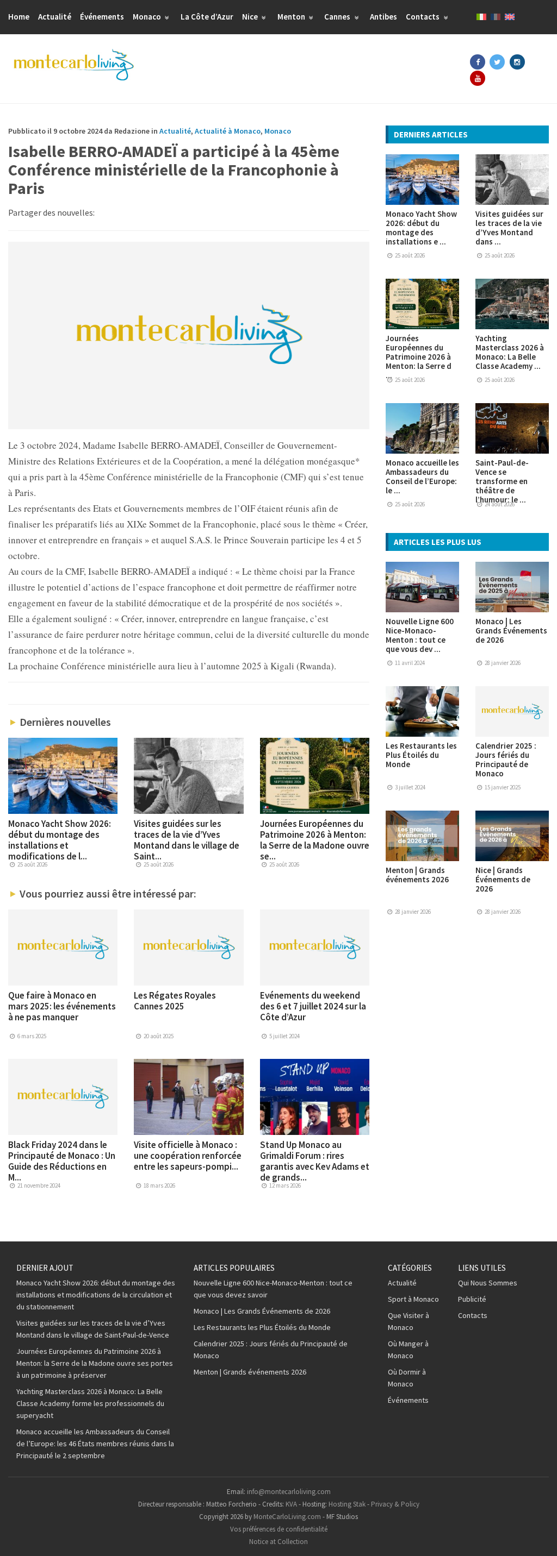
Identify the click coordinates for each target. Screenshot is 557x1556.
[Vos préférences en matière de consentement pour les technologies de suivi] (538, 1537)
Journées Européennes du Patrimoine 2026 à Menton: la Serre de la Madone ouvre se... (314, 840)
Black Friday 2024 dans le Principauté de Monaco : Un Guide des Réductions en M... (61, 1161)
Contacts (423, 16)
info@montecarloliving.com (289, 1491)
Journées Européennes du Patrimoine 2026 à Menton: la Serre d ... (418, 356)
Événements (102, 16)
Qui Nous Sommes (487, 1283)
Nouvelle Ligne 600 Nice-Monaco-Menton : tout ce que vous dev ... (420, 635)
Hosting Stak (347, 1504)
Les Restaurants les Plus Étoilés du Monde (421, 755)
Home (18, 16)
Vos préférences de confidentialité (278, 1529)
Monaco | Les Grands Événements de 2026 (511, 630)
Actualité (54, 16)
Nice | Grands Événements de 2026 (502, 879)
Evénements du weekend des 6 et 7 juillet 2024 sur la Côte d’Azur (313, 1006)
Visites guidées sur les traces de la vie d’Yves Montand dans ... (509, 228)
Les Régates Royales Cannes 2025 (175, 1000)
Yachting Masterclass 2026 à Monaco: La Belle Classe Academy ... (509, 352)
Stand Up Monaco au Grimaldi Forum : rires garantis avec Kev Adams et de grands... (314, 1161)
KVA (291, 1504)
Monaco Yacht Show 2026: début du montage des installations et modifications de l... (59, 840)
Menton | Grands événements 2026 (417, 874)
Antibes (383, 16)
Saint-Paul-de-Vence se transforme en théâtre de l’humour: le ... (502, 481)
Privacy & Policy (395, 1504)
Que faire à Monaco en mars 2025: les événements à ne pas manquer (62, 1006)
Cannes (338, 16)
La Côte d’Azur (207, 16)
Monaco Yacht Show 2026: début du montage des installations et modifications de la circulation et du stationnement (95, 1295)
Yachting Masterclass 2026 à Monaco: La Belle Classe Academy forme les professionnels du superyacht (90, 1403)
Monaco (148, 16)
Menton (292, 16)
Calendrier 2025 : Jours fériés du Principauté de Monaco (505, 760)
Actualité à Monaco (228, 131)
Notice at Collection (278, 1541)
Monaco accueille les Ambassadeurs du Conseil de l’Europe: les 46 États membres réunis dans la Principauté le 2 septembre (95, 1443)
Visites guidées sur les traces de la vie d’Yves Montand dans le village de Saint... (186, 840)
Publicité (472, 1299)
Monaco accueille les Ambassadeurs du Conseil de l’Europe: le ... (422, 476)
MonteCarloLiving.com (287, 1516)
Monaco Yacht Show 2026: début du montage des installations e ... (421, 228)
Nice (250, 16)
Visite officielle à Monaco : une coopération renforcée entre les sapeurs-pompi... (188, 1155)
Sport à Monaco (413, 1299)
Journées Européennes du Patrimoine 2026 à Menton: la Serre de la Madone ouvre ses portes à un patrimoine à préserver (94, 1363)
